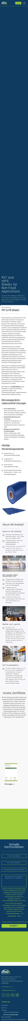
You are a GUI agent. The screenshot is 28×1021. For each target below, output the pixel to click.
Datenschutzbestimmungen (12, 913)
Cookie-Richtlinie (12, 916)
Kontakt (18, 3)
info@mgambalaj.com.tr (9, 990)
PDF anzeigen (9, 784)
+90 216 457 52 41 (7, 987)
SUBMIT (14, 925)
